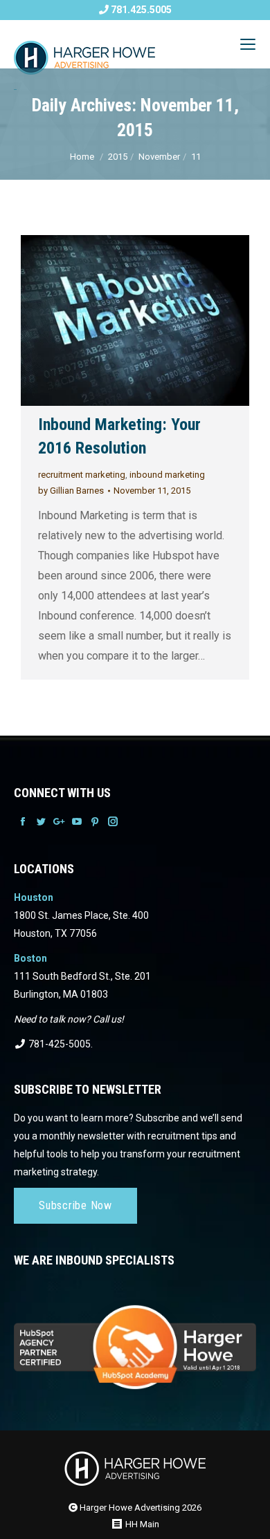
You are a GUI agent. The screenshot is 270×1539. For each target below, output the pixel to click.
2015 (117, 156)
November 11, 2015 (152, 490)
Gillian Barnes (71, 490)
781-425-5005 (58, 1044)
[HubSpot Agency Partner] (135, 1338)
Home (82, 156)
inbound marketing (167, 474)
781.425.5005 (140, 9)
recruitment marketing (81, 474)
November (159, 156)
